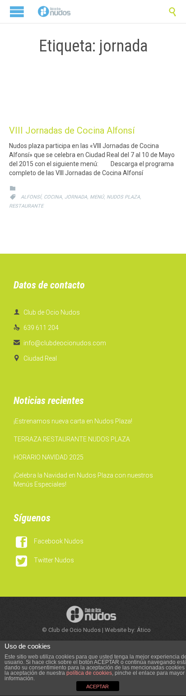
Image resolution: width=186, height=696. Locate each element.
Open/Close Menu (17, 11)
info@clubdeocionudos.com (60, 343)
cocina (53, 197)
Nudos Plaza (123, 197)
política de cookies (89, 673)
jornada (76, 197)
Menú (97, 197)
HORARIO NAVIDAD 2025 (49, 457)
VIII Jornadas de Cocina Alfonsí (72, 130)
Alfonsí (31, 197)
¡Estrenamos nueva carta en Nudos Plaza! (73, 421)
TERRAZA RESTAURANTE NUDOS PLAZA (72, 439)
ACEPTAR (97, 686)
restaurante (26, 206)
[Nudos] (54, 11)
